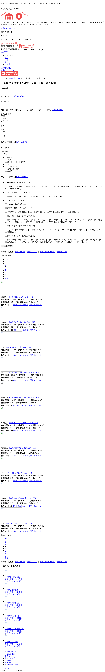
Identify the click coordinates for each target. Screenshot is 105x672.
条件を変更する (19, 96)
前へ (6, 259)
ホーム (3, 78)
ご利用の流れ (6, 68)
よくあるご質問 (10, 654)
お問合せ (8, 656)
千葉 (6, 60)
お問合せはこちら (35, 305)
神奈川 (7, 64)
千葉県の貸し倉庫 (14, 78)
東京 (6, 62)
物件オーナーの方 (7, 70)
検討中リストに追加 (20, 305)
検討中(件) (5, 52)
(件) (19, 182)
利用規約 (8, 662)
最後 (6, 278)
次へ (6, 276)
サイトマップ (10, 658)
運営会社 (8, 660)
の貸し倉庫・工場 (21, 297)
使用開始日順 (20, 252)
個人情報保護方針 (11, 664)
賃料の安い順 (32, 252)
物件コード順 (62, 252)
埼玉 (6, 58)
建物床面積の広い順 (47, 252)
